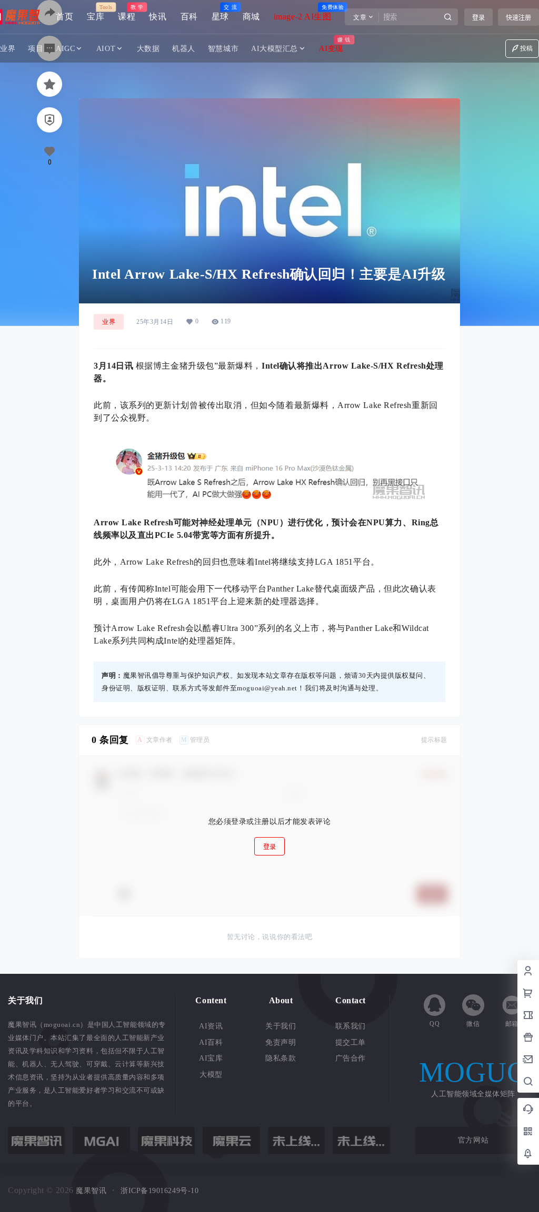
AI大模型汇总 (274, 49)
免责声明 (280, 1042)
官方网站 (473, 1140)
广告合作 (350, 1058)
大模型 (211, 1074)
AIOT (105, 49)
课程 (126, 13)
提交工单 (350, 1042)
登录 (478, 18)
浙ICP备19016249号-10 (159, 1191)
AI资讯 (211, 1026)
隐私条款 (280, 1058)
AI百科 (211, 1042)
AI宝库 (211, 1058)
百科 (189, 16)
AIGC (65, 49)
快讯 (157, 16)
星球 (220, 13)
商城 (251, 16)
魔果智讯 (90, 1191)
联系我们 (350, 1026)
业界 (108, 321)
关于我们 (280, 1026)
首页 (64, 16)
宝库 (95, 13)
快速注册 (518, 18)
